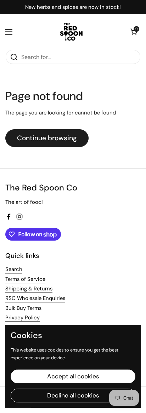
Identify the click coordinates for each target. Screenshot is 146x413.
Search (13, 269)
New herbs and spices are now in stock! (73, 7)
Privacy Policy (22, 317)
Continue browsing (47, 138)
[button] (134, 32)
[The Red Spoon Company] (71, 32)
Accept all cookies (73, 376)
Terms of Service (25, 279)
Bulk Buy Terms (23, 308)
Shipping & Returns (28, 288)
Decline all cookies (73, 395)
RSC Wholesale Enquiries (35, 298)
